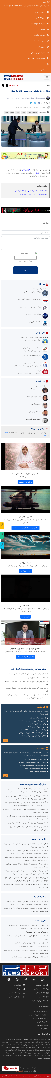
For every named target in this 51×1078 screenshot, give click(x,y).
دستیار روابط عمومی (42, 1025)
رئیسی (24, 112)
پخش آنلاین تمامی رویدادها (37, 727)
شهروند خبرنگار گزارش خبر (36, 98)
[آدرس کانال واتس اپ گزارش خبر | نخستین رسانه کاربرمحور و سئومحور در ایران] (17, 979)
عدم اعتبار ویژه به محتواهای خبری (35, 768)
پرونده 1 (2, 525)
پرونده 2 (2, 535)
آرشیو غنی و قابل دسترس (38, 724)
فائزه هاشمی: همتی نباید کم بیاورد (32, 194)
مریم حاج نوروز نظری (34, 396)
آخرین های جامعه (39, 839)
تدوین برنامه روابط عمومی (40, 1018)
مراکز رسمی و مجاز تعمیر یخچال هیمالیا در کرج (30, 942)
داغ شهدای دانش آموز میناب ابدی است (25, 474)
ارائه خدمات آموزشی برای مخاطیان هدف (33, 730)
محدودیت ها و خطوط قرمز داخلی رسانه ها (32, 762)
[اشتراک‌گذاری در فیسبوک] (38, 103)
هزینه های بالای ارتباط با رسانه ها (35, 759)
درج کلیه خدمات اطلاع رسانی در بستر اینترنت (31, 733)
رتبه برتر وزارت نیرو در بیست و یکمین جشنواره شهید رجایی (27, 822)
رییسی (18, 112)
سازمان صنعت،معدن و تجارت (31, 355)
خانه (48, 85)
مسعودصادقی (36, 404)
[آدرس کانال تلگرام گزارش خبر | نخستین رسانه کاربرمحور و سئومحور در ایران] (25, 979)
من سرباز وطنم (25, 562)
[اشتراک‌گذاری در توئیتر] (34, 103)
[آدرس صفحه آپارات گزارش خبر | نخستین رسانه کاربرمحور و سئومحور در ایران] (9, 979)
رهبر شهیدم (25, 616)
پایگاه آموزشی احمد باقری (32, 291)
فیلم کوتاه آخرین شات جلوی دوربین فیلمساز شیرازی (29, 957)
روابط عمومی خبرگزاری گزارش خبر (29, 299)
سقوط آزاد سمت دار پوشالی (37, 677)
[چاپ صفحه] (6, 85)
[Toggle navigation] (47, 77)
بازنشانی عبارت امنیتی (25, 261)
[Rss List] (25, 64)
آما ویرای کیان (19, 1071)
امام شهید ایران (25, 605)
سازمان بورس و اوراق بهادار (32, 348)
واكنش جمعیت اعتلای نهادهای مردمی (25, 528)
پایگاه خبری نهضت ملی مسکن (30, 307)
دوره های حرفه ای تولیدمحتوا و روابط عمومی (25, 648)
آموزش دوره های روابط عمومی (38, 1015)
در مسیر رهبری (25, 570)
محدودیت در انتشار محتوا (38, 771)
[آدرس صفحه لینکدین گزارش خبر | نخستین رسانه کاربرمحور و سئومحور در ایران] (34, 979)
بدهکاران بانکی (32, 112)
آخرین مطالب (40, 920)
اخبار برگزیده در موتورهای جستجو (33, 784)
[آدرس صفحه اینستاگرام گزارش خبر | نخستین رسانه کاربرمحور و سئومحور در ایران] (42, 979)
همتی (6, 112)
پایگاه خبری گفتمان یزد (33, 314)
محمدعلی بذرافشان (34, 389)
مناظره (12, 112)
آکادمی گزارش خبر (42, 1022)
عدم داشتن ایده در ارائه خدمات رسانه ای (33, 765)
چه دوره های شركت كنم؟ (25, 656)
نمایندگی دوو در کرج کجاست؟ (39, 5)
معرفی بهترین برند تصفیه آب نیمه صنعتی (32, 946)
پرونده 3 (2, 546)
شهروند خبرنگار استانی (41, 1011)
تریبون (38, 370)
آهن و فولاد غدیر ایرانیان (32, 363)
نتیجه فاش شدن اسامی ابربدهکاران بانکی (30, 190)
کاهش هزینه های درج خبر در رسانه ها (34, 736)
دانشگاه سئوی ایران (34, 322)
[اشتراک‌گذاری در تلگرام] (30, 103)
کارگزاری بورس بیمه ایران (32, 340)
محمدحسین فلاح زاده (33, 419)
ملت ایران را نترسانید (25, 517)
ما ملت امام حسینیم (25, 482)
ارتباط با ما (44, 1029)
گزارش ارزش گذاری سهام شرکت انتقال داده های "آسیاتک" (27, 673)
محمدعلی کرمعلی (35, 411)
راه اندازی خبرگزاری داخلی (38, 718)
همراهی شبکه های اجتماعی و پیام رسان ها (32, 721)
